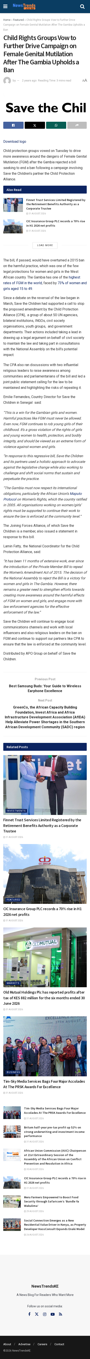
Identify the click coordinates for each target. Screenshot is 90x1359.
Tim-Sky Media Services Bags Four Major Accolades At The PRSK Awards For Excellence (55, 1110)
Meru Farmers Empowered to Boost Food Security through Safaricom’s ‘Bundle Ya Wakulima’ (51, 1201)
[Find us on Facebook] (29, 1314)
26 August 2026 (35, 1235)
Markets (13, 983)
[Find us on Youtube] (53, 1314)
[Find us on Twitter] (37, 1314)
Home (6, 19)
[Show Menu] (5, 6)
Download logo (14, 141)
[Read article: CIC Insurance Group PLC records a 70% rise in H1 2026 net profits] (13, 226)
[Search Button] (82, 6)
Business (13, 1072)
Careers (42, 1344)
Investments (16, 810)
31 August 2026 (37, 213)
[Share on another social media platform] (77, 125)
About (7, 1344)
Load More (45, 245)
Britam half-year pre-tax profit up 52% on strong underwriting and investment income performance (54, 1131)
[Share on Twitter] (35, 125)
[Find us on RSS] (60, 1314)
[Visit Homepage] (24, 6)
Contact (59, 1344)
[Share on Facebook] (13, 125)
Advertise (24, 1344)
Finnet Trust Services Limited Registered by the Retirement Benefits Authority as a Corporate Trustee (55, 204)
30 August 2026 (35, 1169)
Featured (18, 19)
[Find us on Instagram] (44, 1314)
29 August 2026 (35, 1211)
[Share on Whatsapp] (56, 125)
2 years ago (29, 80)
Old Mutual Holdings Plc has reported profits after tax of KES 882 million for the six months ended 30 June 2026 (44, 998)
